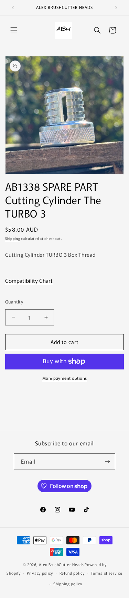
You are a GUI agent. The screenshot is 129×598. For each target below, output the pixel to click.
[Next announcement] (116, 7)
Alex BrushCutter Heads (61, 564)
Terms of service (106, 573)
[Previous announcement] (12, 7)
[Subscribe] (107, 461)
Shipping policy (67, 583)
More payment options (64, 378)
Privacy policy (40, 573)
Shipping (12, 238)
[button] (13, 30)
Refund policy (72, 573)
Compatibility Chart (29, 280)
